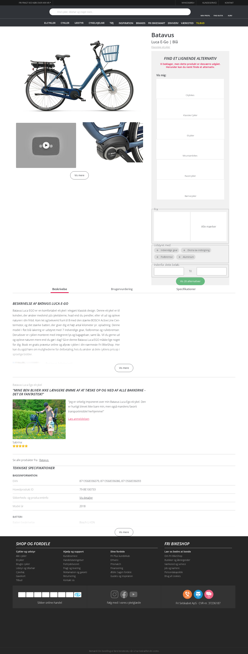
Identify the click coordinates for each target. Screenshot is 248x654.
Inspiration (126, 23)
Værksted (187, 23)
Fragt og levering (71, 568)
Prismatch (116, 564)
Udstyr (79, 22)
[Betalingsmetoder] (46, 594)
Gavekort (20, 576)
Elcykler (50, 22)
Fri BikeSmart (156, 23)
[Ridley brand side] (77, 632)
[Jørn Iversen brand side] (201, 632)
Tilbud (200, 23)
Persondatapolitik (173, 572)
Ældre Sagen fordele (121, 572)
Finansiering (117, 568)
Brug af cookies (172, 576)
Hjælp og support (73, 551)
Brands (140, 23)
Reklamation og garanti (75, 572)
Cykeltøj (20, 572)
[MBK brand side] (77, 620)
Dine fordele (118, 551)
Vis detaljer (86, 498)
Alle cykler (21, 556)
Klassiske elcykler (160, 47)
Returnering (69, 576)
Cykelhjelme (97, 22)
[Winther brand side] (108, 620)
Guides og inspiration (122, 576)
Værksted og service (175, 564)
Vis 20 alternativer (190, 281)
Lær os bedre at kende (177, 551)
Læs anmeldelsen (78, 419)
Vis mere (124, 367)
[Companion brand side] (46, 632)
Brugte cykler (23, 564)
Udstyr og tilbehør (25, 568)
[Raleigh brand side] (170, 632)
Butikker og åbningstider (177, 560)
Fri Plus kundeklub (120, 556)
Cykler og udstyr (25, 551)
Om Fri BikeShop (173, 556)
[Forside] (27, 12)
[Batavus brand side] (46, 620)
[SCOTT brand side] (139, 620)
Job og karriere (172, 568)
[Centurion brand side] (201, 620)
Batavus (162, 35)
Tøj (112, 22)
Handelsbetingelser (73, 560)
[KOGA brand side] (170, 620)
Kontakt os (69, 580)
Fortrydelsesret (71, 564)
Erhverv (173, 23)
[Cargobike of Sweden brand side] (108, 632)
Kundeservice (70, 556)
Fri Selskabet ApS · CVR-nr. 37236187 (198, 603)
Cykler (65, 22)
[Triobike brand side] (139, 632)
